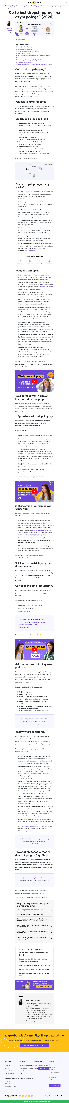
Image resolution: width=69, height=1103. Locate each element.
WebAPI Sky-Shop (24, 1076)
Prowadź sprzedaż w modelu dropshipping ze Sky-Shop (35, 64)
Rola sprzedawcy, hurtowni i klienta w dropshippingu (34, 55)
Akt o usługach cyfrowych (11, 1086)
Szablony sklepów (9, 1076)
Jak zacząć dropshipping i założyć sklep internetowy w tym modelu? (33, 960)
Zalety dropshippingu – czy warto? (28, 51)
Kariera (36, 1068)
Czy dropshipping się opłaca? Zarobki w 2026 (34, 965)
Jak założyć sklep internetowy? (27, 1065)
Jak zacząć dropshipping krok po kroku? (30, 60)
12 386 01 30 (52, 1077)
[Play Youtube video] (34, 381)
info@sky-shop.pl (53, 1079)
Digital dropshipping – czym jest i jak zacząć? (34, 969)
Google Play (60, 1095)
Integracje (7, 1065)
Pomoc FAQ (22, 1070)
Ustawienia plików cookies (11, 1089)
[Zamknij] (4, 1101)
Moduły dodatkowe (9, 1070)
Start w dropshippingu (33, 6)
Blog (13, 6)
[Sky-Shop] (35, 2)
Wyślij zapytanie (55, 1085)
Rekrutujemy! (43, 1068)
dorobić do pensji (30, 251)
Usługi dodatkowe (9, 1073)
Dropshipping (20, 6)
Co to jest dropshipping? (25, 47)
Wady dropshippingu (24, 53)
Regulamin (7, 1081)
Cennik (6, 1068)
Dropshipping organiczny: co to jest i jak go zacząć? (34, 975)
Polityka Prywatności (9, 1083)
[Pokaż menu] (66, 2)
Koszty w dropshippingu (25, 62)
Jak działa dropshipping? (25, 49)
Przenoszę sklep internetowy (26, 1068)
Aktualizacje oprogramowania (12, 1078)
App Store (49, 1095)
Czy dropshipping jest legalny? (27, 58)
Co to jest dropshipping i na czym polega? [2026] (33, 954)
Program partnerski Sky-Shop (41, 1065)
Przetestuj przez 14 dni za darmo (34, 1045)
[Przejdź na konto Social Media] (20, 1096)
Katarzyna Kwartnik (9, 29)
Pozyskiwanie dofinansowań (26, 1078)
